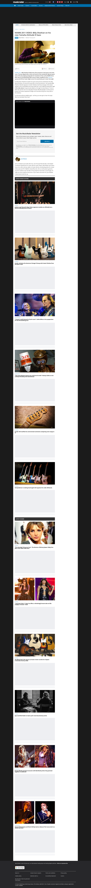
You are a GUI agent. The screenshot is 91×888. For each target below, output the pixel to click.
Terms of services (32, 145)
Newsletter (52, 68)
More (66, 5)
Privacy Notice (19, 146)
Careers (62, 876)
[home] (15, 5)
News (16, 37)
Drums (41, 5)
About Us (17, 873)
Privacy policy (64, 873)
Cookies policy (18, 876)
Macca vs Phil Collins (43, 24)
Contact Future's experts (35, 873)
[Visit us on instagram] (57, 2)
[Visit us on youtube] (60, 2)
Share (18, 68)
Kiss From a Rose (68, 24)
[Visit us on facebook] (53, 2)
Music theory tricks (56, 24)
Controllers (34, 5)
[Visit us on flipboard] (62, 2)
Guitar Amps (60, 5)
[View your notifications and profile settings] (71, 2)
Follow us (45, 68)
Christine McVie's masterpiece (28, 24)
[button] (75, 2)
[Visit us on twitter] (55, 2)
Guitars (27, 5)
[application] (35, 114)
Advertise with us (34, 876)
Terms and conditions (50, 873)
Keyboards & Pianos (50, 5)
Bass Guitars (22, 29)
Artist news (20, 5)
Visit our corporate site (62, 863)
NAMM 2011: (18, 72)
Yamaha (50, 77)
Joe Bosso (22, 37)
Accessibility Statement (51, 876)
